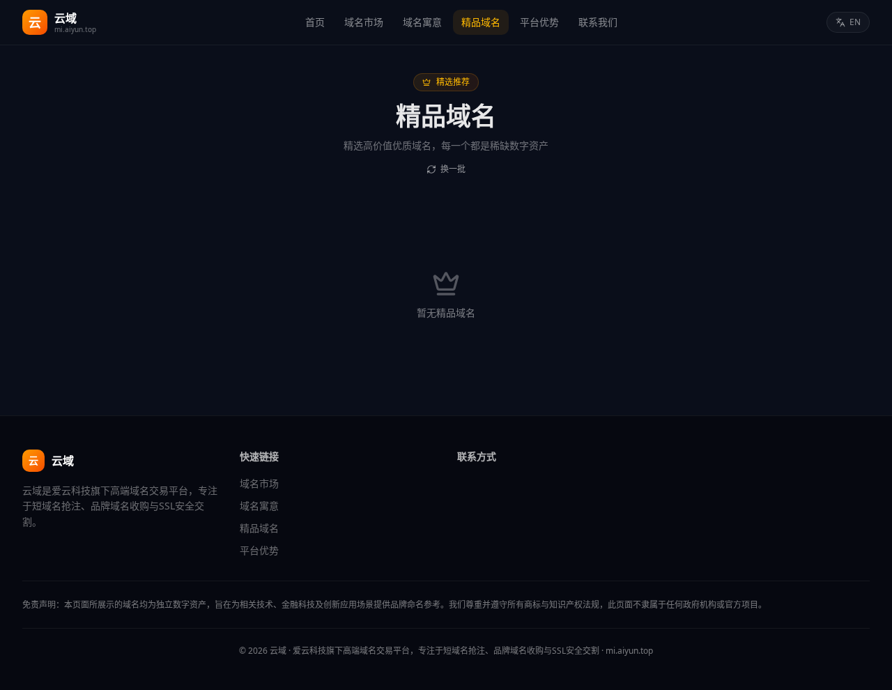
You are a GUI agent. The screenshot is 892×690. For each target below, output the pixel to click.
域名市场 (363, 22)
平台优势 (539, 22)
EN (855, 22)
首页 (315, 22)
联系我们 (597, 22)
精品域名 (480, 22)
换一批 (453, 169)
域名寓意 (422, 22)
